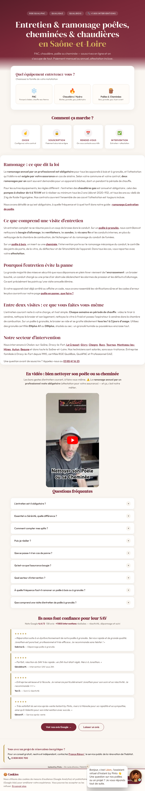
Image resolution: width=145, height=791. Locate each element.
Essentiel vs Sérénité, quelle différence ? (71, 516)
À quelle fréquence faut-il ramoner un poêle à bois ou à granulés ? (71, 590)
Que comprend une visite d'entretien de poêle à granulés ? (71, 602)
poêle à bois (18, 244)
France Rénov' (76, 754)
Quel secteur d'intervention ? (71, 577)
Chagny (93, 344)
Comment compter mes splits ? (71, 528)
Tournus (111, 344)
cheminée (51, 244)
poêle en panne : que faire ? (57, 293)
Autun (15, 349)
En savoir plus (19, 786)
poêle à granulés (109, 227)
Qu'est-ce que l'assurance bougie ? (71, 565)
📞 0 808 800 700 (18, 758)
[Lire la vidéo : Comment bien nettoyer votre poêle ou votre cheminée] (72, 440)
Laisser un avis (91, 727)
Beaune (25, 349)
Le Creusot (72, 344)
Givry (84, 344)
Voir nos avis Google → (58, 727)
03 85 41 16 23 (71, 361)
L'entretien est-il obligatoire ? (71, 503)
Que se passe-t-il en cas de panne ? (71, 553)
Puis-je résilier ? (71, 540)
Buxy (102, 344)
